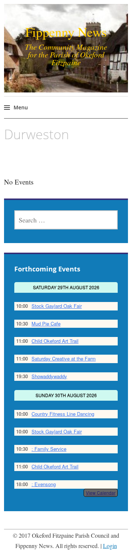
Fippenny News (66, 32)
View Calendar (100, 492)
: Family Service (49, 448)
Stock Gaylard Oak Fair (57, 305)
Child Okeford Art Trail (55, 340)
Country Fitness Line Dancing (63, 413)
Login (110, 545)
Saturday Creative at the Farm (64, 358)
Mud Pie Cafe (46, 323)
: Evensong (44, 484)
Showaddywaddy (49, 376)
